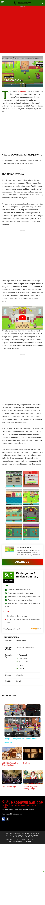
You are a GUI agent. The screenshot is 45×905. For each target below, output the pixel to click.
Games (11, 58)
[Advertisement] (22, 30)
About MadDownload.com (15, 841)
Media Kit (30, 840)
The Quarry (27, 763)
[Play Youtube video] (22, 317)
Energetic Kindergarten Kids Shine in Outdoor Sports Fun (22, 720)
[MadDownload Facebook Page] (3, 819)
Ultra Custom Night (9, 787)
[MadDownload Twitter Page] (7, 819)
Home (5, 58)
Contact (28, 841)
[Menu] (2, 3)
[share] (36, 719)
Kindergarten (23, 91)
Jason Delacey (8, 84)
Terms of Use (9, 840)
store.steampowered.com (25, 647)
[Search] (41, 3)
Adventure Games (21, 58)
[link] (8, 720)
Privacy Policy (21, 840)
